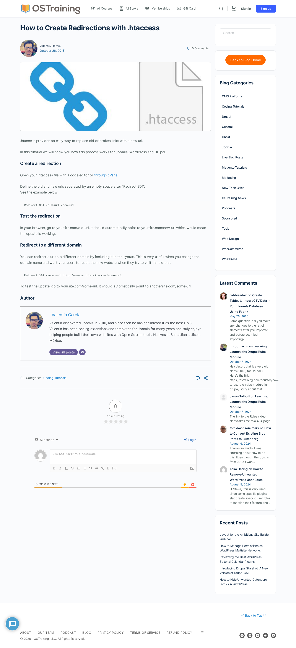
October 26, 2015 (52, 50)
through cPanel (106, 175)
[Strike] (72, 468)
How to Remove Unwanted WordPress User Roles (246, 474)
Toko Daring (239, 469)
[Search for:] (245, 32)
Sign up (265, 8)
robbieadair (238, 295)
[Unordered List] (84, 468)
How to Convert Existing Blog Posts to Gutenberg (250, 433)
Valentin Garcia (50, 46)
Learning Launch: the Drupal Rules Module (248, 351)
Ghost (226, 137)
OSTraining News (234, 198)
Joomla (227, 147)
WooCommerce (232, 249)
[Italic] (60, 468)
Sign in (246, 8)
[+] (114, 467)
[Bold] (54, 468)
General (227, 127)
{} (108, 467)
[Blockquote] (91, 468)
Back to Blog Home (245, 60)
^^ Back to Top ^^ (253, 615)
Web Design (230, 238)
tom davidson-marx (244, 428)
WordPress (229, 259)
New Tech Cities (233, 188)
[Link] (103, 468)
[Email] (82, 352)
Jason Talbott (240, 396)
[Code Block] (97, 468)
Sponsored (229, 218)
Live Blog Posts (232, 157)
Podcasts (228, 208)
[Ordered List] (78, 468)
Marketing (229, 177)
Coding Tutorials (54, 378)
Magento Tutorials (234, 167)
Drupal (226, 116)
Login (191, 440)
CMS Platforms (232, 96)
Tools (225, 228)
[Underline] (66, 468)
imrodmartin (239, 346)
